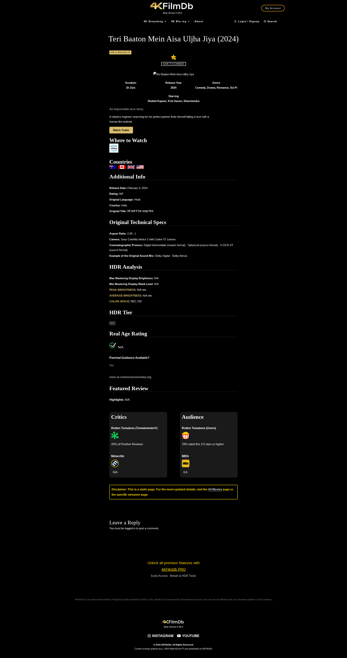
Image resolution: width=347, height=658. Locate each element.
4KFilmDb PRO (173, 569)
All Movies (215, 489)
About (198, 21)
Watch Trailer (121, 130)
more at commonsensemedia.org (130, 377)
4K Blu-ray (179, 21)
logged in (130, 528)
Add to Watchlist (119, 52)
